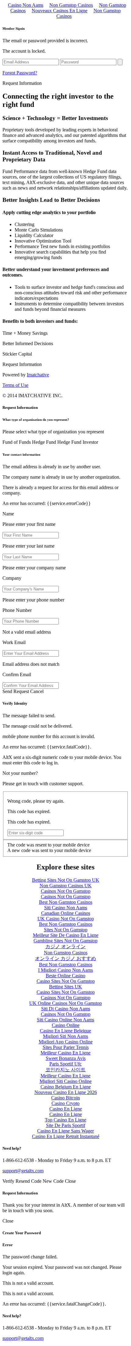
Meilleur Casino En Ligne (65, 1052)
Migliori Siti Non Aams (65, 1036)
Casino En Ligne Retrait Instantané (65, 1136)
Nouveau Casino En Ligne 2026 (65, 1092)
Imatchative (38, 374)
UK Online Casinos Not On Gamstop (65, 1003)
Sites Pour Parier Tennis (66, 1047)
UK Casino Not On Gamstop (65, 918)
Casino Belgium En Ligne (66, 1086)
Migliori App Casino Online (66, 1041)
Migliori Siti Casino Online (66, 1081)
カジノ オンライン (65, 946)
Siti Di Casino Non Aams (65, 1008)
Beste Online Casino (65, 975)
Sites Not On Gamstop (65, 929)
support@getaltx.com (23, 1170)
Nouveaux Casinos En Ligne (59, 10)
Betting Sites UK (65, 986)
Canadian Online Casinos (65, 913)
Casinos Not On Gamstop (65, 891)
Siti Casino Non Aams (65, 907)
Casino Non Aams (25, 5)
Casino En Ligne (65, 1108)
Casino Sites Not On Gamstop (66, 981)
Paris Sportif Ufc (65, 1063)
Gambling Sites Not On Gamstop (65, 940)
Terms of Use (15, 385)
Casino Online (66, 1025)
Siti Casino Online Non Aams (65, 1019)
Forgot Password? (19, 72)
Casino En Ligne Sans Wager (65, 1130)
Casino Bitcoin (65, 1097)
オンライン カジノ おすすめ (65, 958)
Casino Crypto (65, 1103)
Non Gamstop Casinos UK (66, 885)
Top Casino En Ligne (65, 1119)
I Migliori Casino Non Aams (65, 970)
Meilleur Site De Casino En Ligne (65, 935)
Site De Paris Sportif (65, 1125)
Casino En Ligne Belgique (65, 1030)
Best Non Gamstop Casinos (65, 902)
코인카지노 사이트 (65, 1069)
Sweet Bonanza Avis (66, 1058)
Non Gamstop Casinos (71, 5)
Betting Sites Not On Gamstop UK (65, 880)
